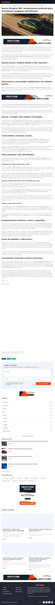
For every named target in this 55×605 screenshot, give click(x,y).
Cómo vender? (18, 587)
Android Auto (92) (6, 480)
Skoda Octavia (29, 57)
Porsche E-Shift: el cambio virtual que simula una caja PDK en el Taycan (13, 558)
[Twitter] (46, 602)
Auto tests (5, 415)
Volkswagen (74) (22, 480)
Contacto (5, 589)
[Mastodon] (52, 602)
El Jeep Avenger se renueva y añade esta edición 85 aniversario (40, 530)
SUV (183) (26, 478)
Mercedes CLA (21, 57)
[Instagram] (49, 602)
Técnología (5, 424)
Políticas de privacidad (7, 593)
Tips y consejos (6, 591)
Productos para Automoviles (27, 436)
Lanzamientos (27, 36)
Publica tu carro (19, 589)
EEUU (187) (19, 478)
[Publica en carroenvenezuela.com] (27, 41)
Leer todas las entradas (6, 471)
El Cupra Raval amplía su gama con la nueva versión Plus (19, 456)
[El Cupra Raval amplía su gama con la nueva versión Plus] (4, 458)
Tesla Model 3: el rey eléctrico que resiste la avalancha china (20, 448)
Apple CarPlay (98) (34, 478)
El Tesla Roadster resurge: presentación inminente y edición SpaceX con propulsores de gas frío (27, 441)
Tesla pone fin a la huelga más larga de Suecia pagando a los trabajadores (23, 464)
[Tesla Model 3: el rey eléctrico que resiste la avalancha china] (4, 451)
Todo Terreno (5, 418)
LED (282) (12, 478)
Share (4, 358)
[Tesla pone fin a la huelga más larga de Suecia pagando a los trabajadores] (4, 466)
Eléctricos (5, 408)
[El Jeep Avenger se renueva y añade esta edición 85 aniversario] (40, 521)
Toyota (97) (43, 478)
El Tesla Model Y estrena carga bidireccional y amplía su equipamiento (13, 530)
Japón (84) (14, 480)
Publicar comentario (43, 383)
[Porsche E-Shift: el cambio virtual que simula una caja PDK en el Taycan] (14, 549)
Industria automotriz (6, 431)
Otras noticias (5, 427)
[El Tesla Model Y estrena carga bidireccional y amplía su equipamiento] (14, 521)
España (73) (30, 480)
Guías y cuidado (19, 591)
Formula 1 (5, 421)
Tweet (9, 358)
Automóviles (8, 5)
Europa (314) (5, 478)
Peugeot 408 (9, 47)
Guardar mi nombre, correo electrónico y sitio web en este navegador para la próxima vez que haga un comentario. (14, 383)
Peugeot (25, 50)
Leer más (10, 443)
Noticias (3, 5)
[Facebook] (44, 602)
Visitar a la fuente (13, 353)
